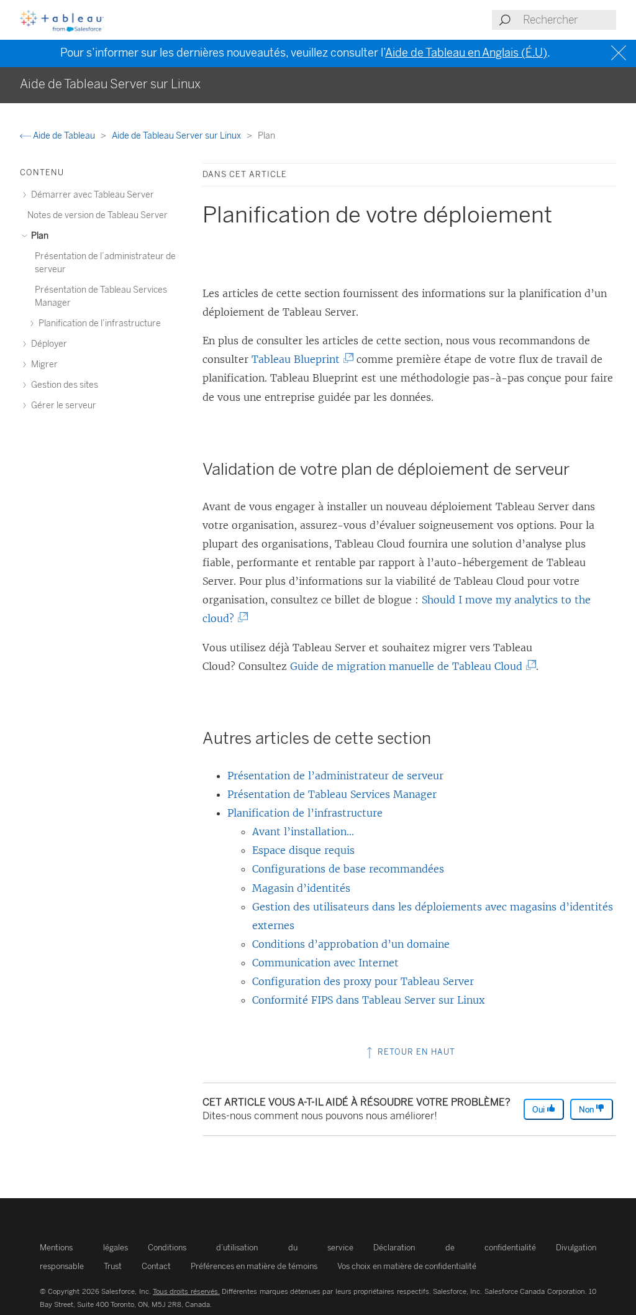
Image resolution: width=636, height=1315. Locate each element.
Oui (539, 1109)
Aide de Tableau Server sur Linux (177, 136)
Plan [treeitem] (38, 236)
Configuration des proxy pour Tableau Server (363, 981)
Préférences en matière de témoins (254, 1266)
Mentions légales (84, 1247)
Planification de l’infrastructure (305, 813)
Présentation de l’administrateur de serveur (335, 775)
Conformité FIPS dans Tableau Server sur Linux (368, 1000)
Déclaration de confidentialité (454, 1247)
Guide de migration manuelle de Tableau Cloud (409, 666)
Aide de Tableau (64, 136)
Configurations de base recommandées (348, 869)
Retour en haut (415, 1051)
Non (587, 1109)
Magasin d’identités (301, 888)
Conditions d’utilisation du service (251, 1247)
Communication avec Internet (325, 962)
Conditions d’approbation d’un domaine (351, 944)
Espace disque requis (303, 850)
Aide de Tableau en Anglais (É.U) (466, 53)
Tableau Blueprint (298, 359)
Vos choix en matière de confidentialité (406, 1266)
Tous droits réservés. (186, 1291)
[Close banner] (620, 53)
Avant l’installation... (303, 831)
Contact (156, 1266)
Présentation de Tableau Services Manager (332, 794)
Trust (113, 1266)
